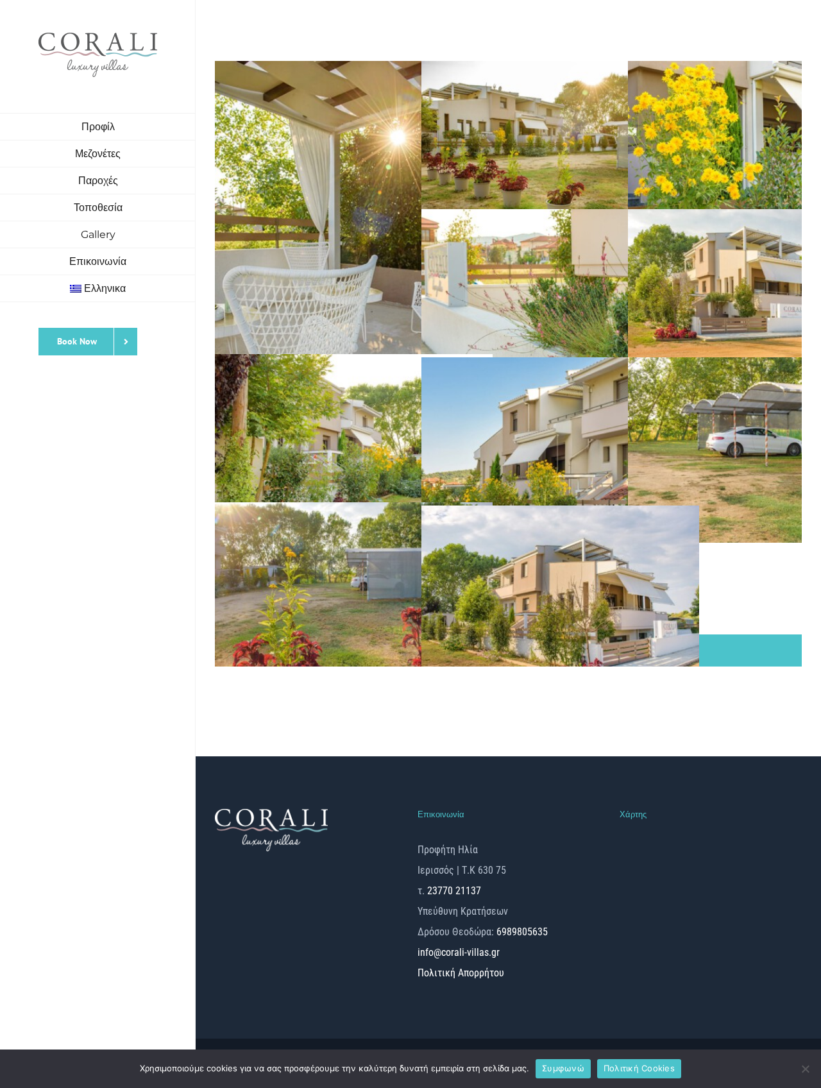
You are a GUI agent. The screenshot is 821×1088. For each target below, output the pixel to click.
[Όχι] (805, 1068)
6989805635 (521, 932)
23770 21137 (454, 891)
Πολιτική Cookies (639, 1068)
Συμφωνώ (563, 1068)
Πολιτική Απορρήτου (461, 973)
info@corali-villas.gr (459, 952)
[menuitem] (98, 288)
